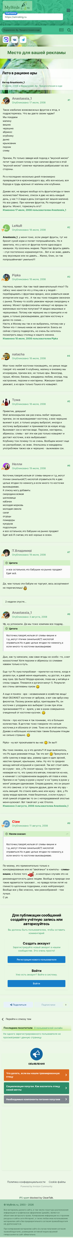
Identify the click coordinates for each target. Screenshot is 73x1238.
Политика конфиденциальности (26, 1181)
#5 (68, 401)
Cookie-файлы (57, 1181)
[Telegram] (23, 39)
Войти (36, 983)
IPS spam (24, 1197)
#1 (69, 100)
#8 (68, 614)
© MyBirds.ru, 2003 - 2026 (19, 1204)
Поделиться (19, 1004)
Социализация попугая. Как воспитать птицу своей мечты (33, 1088)
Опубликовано (29, 102)
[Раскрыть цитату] (7, 562)
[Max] (6, 39)
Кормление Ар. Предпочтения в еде (41, 85)
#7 (68, 552)
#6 (68, 465)
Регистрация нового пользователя (36, 959)
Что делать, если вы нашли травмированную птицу (33, 1075)
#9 (68, 823)
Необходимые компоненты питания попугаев (33, 1099)
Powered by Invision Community (36, 1186)
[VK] (14, 39)
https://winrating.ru (16, 17)
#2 (68, 227)
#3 (68, 276)
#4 (68, 355)
